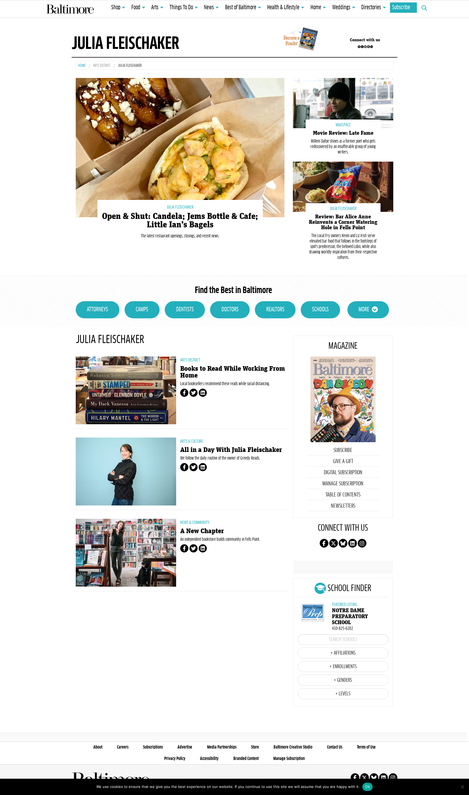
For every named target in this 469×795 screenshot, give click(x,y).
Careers (122, 747)
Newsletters (343, 506)
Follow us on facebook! (359, 46)
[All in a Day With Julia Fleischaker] (126, 471)
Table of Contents (342, 495)
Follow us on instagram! (371, 46)
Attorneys (97, 309)
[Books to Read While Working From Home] (126, 390)
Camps (142, 309)
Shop (115, 7)
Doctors (230, 309)
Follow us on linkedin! (368, 46)
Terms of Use (366, 747)
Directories (371, 7)
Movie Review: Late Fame (343, 133)
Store (255, 747)
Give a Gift (343, 461)
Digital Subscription (343, 472)
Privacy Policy (174, 758)
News (209, 7)
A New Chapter (202, 531)
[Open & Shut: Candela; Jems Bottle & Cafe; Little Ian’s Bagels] (180, 147)
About (97, 747)
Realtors (275, 309)
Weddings (341, 7)
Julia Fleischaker (180, 207)
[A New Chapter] (126, 553)
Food (135, 7)
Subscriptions (153, 747)
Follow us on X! (362, 46)
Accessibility (209, 758)
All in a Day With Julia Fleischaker (231, 450)
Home (315, 7)
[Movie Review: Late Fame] (343, 102)
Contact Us (334, 747)
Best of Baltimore (240, 7)
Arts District (101, 66)
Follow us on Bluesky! (365, 46)
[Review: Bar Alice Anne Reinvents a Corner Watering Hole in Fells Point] (343, 186)
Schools (320, 309)
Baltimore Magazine (70, 8)
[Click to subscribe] (300, 40)
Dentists (185, 309)
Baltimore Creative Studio (293, 747)
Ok (367, 786)
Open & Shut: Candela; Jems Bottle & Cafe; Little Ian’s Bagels (180, 220)
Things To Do (181, 7)
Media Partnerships (221, 747)
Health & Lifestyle (283, 7)
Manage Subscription (342, 483)
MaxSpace (343, 125)
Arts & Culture (191, 441)
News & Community (194, 522)
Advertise (185, 747)
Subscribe (401, 7)
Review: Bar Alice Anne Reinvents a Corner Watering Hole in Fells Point (343, 222)
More (364, 309)
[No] (462, 787)
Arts (155, 7)
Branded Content (246, 758)
